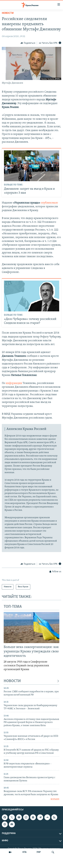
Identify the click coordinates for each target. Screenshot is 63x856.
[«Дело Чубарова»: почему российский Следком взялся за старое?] (31, 296)
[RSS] (54, 817)
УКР (39, 852)
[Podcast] (5, 824)
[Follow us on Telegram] (40, 817)
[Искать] (52, 852)
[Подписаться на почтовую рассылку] (12, 824)
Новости (8, 13)
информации (14, 383)
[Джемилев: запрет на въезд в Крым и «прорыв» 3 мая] (31, 165)
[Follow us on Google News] (33, 817)
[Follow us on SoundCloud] (47, 817)
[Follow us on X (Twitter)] (12, 817)
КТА (24, 852)
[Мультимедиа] (10, 852)
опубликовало (49, 203)
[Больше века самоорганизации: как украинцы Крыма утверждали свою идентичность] (31, 627)
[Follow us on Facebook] (5, 817)
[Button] (27, 43)
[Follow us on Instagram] (26, 817)
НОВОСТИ (12, 681)
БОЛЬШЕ (55, 799)
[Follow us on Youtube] (19, 817)
